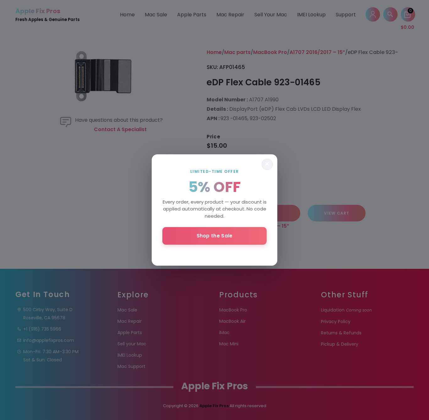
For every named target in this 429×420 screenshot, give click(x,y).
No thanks (214, 253)
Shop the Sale (215, 235)
